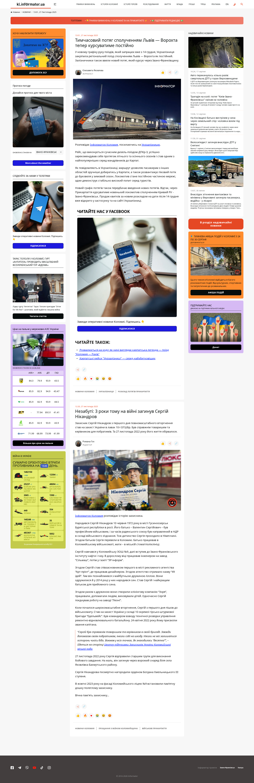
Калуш (240, 767)
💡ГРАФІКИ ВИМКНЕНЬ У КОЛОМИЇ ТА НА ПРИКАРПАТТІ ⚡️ (116, 20)
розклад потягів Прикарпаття (134, 391)
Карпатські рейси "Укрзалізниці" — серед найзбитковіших (117, 358)
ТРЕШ (203, 4)
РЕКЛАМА (216, 4)
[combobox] (49, 152)
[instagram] (49, 767)
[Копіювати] (176, 72)
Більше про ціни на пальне (38, 443)
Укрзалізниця (106, 391)
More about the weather (38, 163)
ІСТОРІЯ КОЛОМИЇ (109, 4)
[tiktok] (41, 767)
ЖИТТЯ (167, 4)
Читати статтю (38, 316)
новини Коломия (84, 391)
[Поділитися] (170, 72)
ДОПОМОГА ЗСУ (38, 72)
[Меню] (55, 4)
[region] (38, 159)
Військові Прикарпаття (154, 728)
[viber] (27, 767)
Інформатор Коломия (104, 144)
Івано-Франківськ (227, 767)
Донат (215, 347)
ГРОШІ (192, 4)
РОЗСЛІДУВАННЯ (151, 4)
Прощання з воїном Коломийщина (118, 728)
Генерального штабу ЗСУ (42, 544)
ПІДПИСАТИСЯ (38, 245)
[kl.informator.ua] (31, 4)
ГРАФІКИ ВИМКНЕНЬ (85, 4)
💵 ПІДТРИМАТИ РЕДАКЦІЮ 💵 (167, 20)
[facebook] (12, 767)
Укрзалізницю (151, 144)
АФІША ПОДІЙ (216, 292)
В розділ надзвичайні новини (216, 224)
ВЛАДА (180, 4)
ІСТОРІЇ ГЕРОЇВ (130, 4)
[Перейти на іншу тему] (234, 4)
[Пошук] (241, 4)
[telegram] (19, 767)
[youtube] (34, 767)
